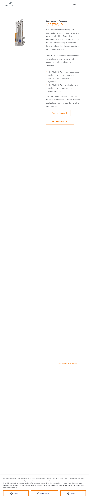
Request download (59, 121)
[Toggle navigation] (82, 4)
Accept (73, 493)
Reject (16, 493)
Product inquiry (58, 113)
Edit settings (44, 493)
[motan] (9, 4)
